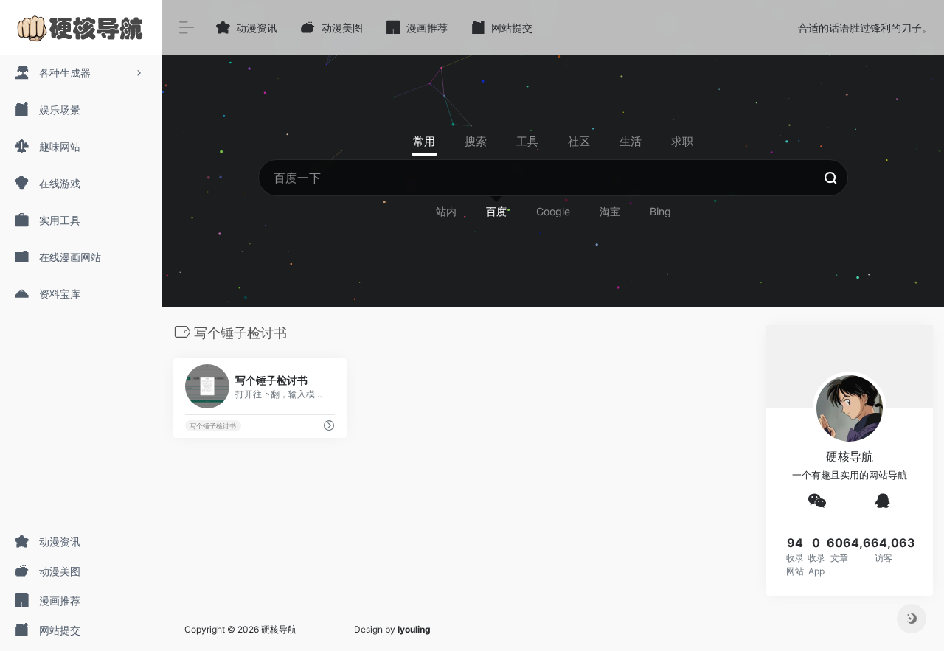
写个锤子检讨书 (213, 426)
